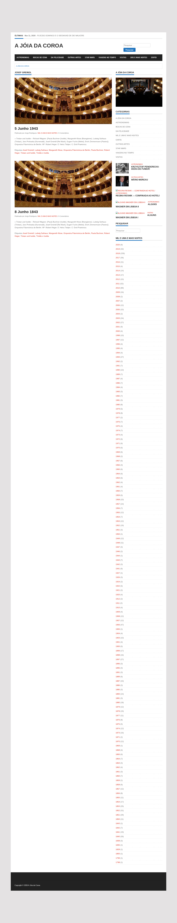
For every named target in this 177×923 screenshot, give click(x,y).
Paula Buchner (97, 150)
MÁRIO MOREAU (139, 180)
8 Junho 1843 (26, 212)
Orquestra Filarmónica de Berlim (76, 150)
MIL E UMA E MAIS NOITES (47, 133)
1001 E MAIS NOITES (138, 57)
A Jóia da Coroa (39, 46)
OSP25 (154, 57)
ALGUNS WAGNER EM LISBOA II (136, 205)
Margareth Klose (55, 150)
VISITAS (123, 57)
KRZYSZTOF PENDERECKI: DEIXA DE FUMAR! (145, 168)
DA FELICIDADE (57, 57)
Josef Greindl (28, 150)
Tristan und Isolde (28, 153)
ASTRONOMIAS (23, 57)
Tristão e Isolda (42, 153)
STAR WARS (90, 57)
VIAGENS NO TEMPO (107, 57)
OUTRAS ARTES (74, 57)
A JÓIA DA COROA (123, 118)
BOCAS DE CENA (40, 57)
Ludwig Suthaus (41, 150)
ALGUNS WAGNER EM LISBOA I (136, 216)
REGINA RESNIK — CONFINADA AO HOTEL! (138, 196)
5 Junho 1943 (26, 128)
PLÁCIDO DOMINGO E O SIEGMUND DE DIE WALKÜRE (60, 36)
